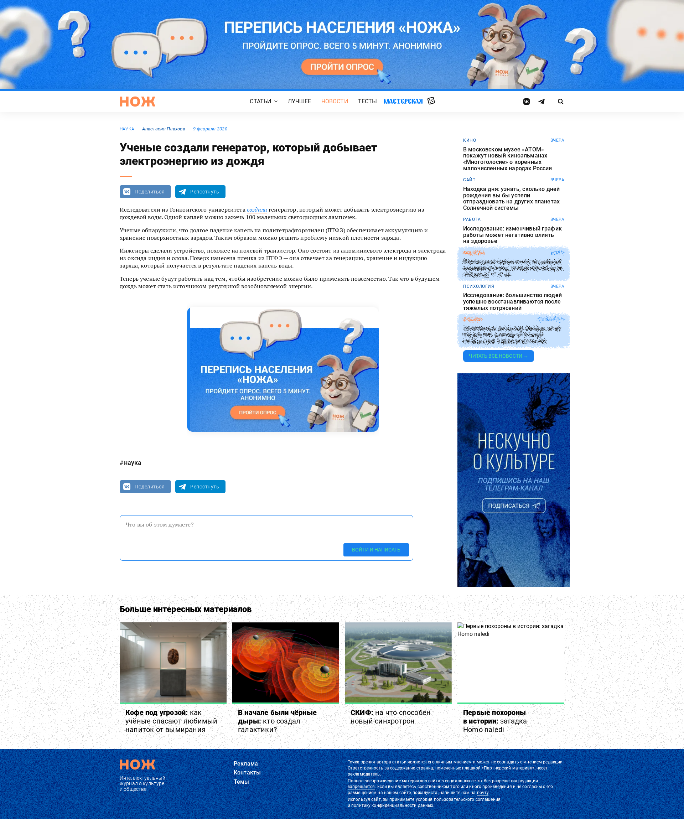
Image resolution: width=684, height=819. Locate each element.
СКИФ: (391, 716)
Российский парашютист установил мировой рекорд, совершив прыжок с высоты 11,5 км (513, 268)
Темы (241, 781)
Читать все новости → (498, 356)
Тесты (367, 101)
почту (483, 792)
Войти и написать (376, 550)
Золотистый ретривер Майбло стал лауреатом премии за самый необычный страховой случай (511, 335)
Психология (478, 286)
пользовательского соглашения (467, 799)
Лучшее (299, 101)
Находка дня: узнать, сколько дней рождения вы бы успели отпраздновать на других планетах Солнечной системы (511, 198)
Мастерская (403, 101)
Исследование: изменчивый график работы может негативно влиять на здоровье (512, 235)
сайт (469, 179)
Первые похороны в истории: (495, 721)
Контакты (247, 772)
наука (127, 128)
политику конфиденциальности (383, 805)
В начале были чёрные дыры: (277, 721)
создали (257, 209)
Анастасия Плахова (163, 128)
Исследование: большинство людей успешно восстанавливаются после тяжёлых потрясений (512, 301)
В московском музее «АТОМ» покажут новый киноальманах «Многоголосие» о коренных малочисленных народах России (507, 158)
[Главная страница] (137, 101)
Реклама (246, 763)
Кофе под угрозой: (171, 721)
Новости (334, 101)
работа (472, 219)
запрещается (361, 786)
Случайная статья (431, 101)
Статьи (260, 101)
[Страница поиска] (561, 101)
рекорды (474, 252)
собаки (472, 319)
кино (469, 140)
